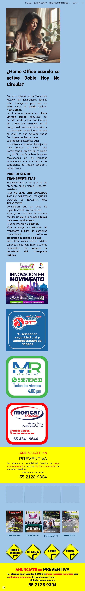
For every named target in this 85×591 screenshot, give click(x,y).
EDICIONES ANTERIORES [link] (58, 3)
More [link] (75, 3)
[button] (82, 2)
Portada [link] (28, 3)
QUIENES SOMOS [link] (40, 3)
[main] (33, 78)
